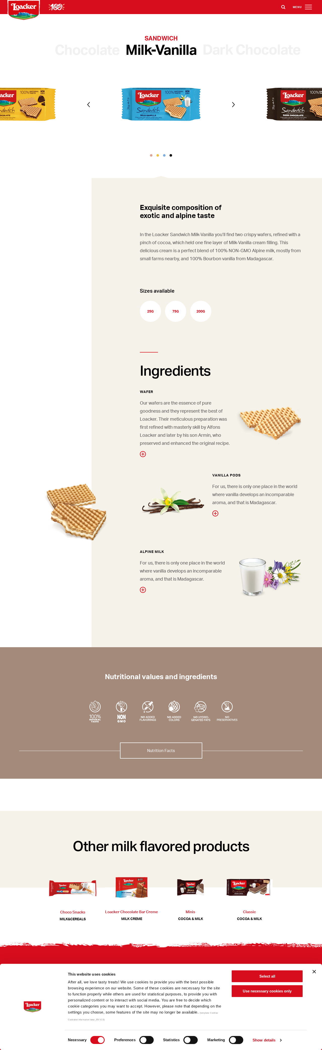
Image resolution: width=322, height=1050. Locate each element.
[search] (283, 7)
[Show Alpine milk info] (143, 590)
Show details (264, 1040)
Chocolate (87, 49)
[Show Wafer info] (143, 454)
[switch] (146, 1040)
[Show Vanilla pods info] (215, 513)
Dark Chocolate (251, 49)
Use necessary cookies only (267, 991)
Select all (267, 976)
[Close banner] (314, 971)
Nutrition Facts (161, 750)
